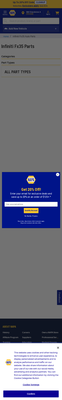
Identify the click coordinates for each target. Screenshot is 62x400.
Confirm (31, 394)
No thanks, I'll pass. (31, 216)
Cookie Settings (31, 384)
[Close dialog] (57, 174)
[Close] (58, 347)
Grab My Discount (31, 210)
